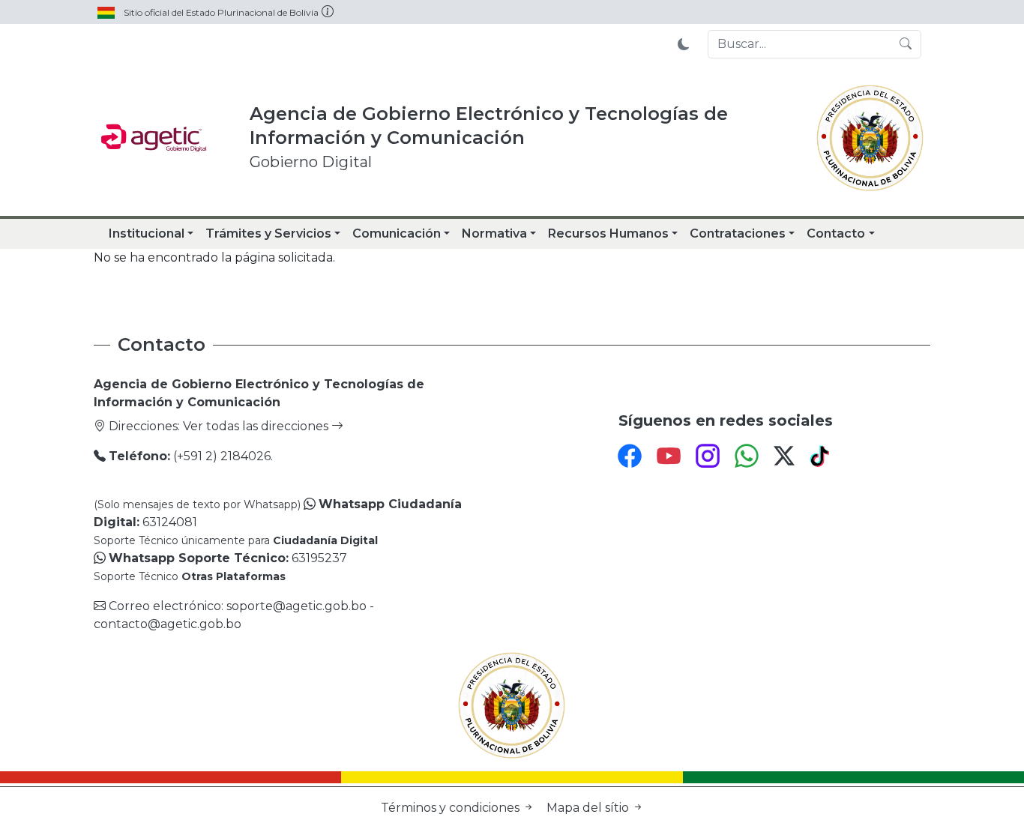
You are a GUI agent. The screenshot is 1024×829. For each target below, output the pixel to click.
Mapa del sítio (589, 808)
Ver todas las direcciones (257, 426)
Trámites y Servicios (268, 233)
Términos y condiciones (451, 808)
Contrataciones (738, 233)
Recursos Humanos (608, 233)
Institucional (146, 233)
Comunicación (396, 233)
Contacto (836, 233)
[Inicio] (154, 138)
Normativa (494, 233)
